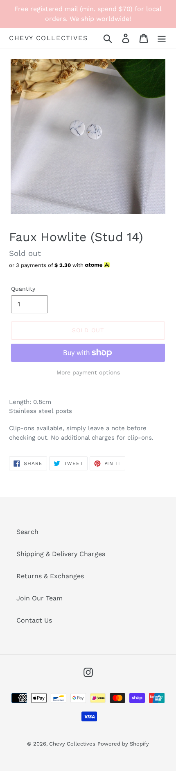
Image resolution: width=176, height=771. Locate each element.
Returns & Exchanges (50, 576)
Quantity (23, 288)
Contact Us (34, 620)
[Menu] (162, 38)
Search (27, 532)
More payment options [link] (88, 372)
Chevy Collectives (48, 38)
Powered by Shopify (123, 744)
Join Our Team (39, 598)
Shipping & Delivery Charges (60, 554)
